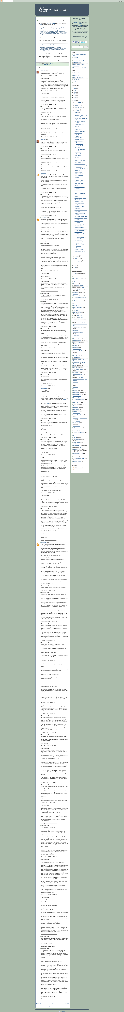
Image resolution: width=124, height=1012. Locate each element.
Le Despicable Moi (78, 211)
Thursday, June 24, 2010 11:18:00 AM (49, 476)
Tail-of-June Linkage (79, 113)
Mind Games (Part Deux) (80, 173)
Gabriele (75, 411)
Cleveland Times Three (79, 206)
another (40, 24)
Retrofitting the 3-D (78, 152)
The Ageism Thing (78, 137)
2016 (75, 90)
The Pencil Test (76, 439)
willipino (75, 345)
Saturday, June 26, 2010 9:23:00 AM (48, 802)
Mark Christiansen (77, 312)
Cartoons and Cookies (78, 350)
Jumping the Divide (79, 141)
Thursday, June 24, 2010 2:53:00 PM (48, 583)
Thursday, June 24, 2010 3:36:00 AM (48, 326)
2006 (75, 269)
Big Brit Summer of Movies (80, 233)
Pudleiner (78, 421)
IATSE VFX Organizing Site (79, 59)
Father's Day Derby (79, 170)
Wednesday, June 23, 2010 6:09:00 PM (49, 75)
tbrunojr (43, 70)
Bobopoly (75, 390)
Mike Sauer (79, 25)
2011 (75, 99)
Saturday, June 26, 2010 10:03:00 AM (49, 823)
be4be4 (74, 365)
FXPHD (47, 403)
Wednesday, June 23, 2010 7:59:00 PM (49, 192)
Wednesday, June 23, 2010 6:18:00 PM (49, 112)
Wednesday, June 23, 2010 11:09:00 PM (49, 291)
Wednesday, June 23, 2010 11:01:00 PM (49, 278)
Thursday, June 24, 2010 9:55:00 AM (48, 437)
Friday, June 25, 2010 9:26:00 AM (48, 702)
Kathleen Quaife (76, 422)
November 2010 (78, 103)
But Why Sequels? (78, 172)
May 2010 (77, 255)
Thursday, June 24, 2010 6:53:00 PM (48, 590)
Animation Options (77, 337)
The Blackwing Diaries (78, 384)
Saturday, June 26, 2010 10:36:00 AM (49, 905)
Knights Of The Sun (77, 307)
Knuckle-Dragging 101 (78, 332)
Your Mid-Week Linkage (79, 145)
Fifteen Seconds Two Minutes (81, 210)
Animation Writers (77, 394)
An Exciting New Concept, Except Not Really (51, 20)
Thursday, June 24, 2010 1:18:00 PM (48, 530)
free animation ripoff (46, 64)
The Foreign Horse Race (80, 160)
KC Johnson (82, 23)
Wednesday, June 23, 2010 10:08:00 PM (49, 270)
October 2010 (77, 105)
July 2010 (77, 110)
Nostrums (77, 126)
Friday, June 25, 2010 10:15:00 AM (48, 732)
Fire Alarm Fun (78, 158)
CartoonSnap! (76, 319)
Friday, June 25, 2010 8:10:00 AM (48, 660)
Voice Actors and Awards (80, 131)
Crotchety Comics (77, 461)
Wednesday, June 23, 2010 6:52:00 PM (49, 154)
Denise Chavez (76, 303)
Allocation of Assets (79, 199)
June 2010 (77, 112)
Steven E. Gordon (77, 338)
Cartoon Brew (76, 66)
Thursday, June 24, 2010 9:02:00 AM (48, 385)
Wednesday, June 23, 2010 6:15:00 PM (49, 104)
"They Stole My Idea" (79, 249)
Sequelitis (77, 177)
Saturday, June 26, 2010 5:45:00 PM (48, 996)
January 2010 (77, 261)
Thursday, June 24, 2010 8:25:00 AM (48, 372)
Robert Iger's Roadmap (79, 183)
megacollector (76, 82)
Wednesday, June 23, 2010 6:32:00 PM (49, 128)
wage (64, 399)
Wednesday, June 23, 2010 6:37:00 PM (49, 136)
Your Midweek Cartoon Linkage (81, 216)
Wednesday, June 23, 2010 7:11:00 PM (49, 162)
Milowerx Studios (77, 402)
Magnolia (76, 204)
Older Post (67, 1003)
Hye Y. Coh (80, 317)
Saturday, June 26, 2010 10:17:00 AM (49, 856)
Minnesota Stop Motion (79, 203)
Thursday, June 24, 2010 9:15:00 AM (48, 418)
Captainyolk (75, 283)
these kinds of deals (51, 23)
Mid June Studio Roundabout (81, 181)
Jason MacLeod (76, 22)
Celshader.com (76, 342)
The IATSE (75, 57)
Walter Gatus (76, 335)
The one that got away (79, 224)
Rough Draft (77, 235)
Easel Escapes (76, 413)
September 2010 (78, 107)
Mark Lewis (75, 387)
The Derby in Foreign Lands (80, 198)
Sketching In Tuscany (78, 453)
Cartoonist (82, 447)
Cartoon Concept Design (78, 327)
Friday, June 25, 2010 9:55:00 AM (48, 713)
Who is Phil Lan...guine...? (78, 379)
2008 (75, 265)
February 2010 (78, 260)
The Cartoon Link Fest (79, 240)
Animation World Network (78, 60)
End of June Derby (78, 133)
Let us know (74, 273)
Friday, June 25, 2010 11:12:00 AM (48, 782)
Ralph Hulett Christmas (78, 77)
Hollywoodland (76, 392)
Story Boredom (76, 442)
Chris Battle (75, 276)
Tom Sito (75, 437)
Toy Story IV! (77, 147)
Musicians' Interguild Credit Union (80, 67)
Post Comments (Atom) (47, 1005)
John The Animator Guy (78, 300)
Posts (75, 467)
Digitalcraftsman (83, 418)
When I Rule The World (78, 289)
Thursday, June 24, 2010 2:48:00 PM (48, 540)
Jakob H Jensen (76, 357)
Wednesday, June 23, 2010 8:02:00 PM (49, 215)
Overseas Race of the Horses (81, 128)
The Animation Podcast (78, 369)
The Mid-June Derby (79, 201)
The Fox (76, 196)
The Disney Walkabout (79, 139)
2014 (75, 93)
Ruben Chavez (76, 305)
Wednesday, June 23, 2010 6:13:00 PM (49, 90)
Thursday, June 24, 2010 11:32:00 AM (49, 492)
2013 (75, 95)
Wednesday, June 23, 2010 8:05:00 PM (49, 227)
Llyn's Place (75, 355)
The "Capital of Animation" (80, 164)
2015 (75, 92)
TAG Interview (76, 79)
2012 (75, 97)
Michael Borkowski (80, 285)
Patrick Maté (76, 397)
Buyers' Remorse (78, 190)
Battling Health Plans (79, 162)
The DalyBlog (76, 320)
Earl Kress (81, 377)
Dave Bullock (84, 287)
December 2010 (78, 102)
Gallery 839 (75, 73)
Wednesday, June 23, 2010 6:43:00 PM (49, 146)
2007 (75, 267)
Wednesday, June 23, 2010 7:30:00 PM (49, 170)
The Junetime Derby (79, 232)
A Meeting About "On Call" (80, 251)
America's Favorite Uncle (78, 432)
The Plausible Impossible (78, 399)
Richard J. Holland (77, 349)
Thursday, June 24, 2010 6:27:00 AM (48, 347)
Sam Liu (75, 388)
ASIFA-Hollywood (77, 62)
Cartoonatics (76, 430)
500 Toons (75, 407)
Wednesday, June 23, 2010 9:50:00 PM (49, 240)
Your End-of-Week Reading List (81, 168)
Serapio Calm (76, 292)
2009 (75, 264)
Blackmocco (76, 295)
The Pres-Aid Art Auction (80, 153)
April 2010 (77, 256)
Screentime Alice (78, 225)
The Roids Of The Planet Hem (79, 297)
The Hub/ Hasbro (78, 247)
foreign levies (76, 80)
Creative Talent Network (78, 414)
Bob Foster (75, 330)
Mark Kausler (76, 367)
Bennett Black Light (77, 278)
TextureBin (75, 418)
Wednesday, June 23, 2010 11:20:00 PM (49, 299)
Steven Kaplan (44, 388)
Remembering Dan (78, 252)
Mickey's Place (78, 191)
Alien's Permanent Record (78, 458)
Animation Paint (81, 322)
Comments (76, 470)
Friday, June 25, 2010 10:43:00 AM (48, 745)
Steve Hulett (43, 173)
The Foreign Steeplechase (80, 227)
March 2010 (77, 258)
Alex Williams (76, 456)
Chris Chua (79, 315)
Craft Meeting (76, 72)
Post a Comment (41, 998)
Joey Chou (75, 310)
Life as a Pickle (76, 426)
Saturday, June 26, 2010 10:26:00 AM (49, 894)
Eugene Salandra (77, 435)
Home (53, 1003)
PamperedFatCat (76, 445)
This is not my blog (77, 396)
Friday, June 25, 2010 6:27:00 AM (48, 640)
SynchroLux (75, 372)
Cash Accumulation (79, 175)
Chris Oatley (76, 409)
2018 (75, 87)
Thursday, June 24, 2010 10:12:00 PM (49, 621)
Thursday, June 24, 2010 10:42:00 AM (49, 454)
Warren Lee (75, 382)
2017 (75, 88)
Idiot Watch (77, 157)
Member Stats (76, 75)
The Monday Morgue (77, 374)
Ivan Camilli (75, 294)
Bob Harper (75, 347)
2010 (75, 100)
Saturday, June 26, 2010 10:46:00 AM (49, 934)
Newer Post (38, 1003)
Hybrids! (76, 185)
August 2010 (77, 109)
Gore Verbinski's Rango (79, 124)
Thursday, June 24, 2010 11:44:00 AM (49, 506)
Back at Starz (77, 208)
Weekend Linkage (78, 129)
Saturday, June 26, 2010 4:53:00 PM (48, 946)
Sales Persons (78, 155)
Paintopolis (75, 449)
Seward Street (76, 354)
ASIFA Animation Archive (78, 64)
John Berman (76, 281)
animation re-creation (77, 427)
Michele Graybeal (77, 340)
